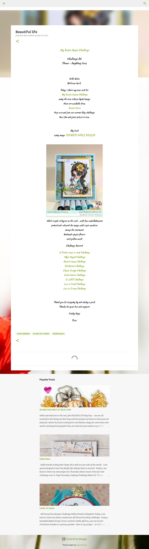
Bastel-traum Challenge (74, 261)
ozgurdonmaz (81, 545)
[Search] (12, 3)
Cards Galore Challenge (74, 275)
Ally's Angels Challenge (74, 257)
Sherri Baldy (58, 334)
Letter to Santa (47, 508)
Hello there (45, 459)
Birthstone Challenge (74, 266)
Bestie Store (74, 108)
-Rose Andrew (23, 334)
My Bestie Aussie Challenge (74, 94)
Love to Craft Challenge (74, 284)
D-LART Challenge (74, 279)
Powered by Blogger (76, 539)
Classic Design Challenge (74, 270)
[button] (17, 41)
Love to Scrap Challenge (74, 288)
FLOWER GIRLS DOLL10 (80, 135)
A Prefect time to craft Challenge (74, 252)
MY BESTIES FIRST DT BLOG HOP (55, 410)
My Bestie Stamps (41, 334)
